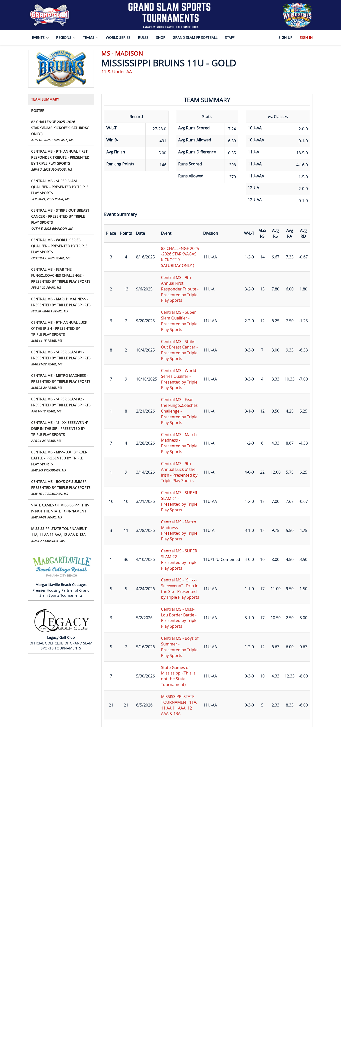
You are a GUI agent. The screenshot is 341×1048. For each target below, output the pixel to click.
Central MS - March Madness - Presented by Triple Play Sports (61, 304)
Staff (229, 37)
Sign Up (285, 37)
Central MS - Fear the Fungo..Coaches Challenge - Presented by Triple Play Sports (61, 278)
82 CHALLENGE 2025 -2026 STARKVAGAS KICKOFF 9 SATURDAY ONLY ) (60, 130)
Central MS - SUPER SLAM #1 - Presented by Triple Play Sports (61, 358)
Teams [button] (89, 37)
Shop (160, 37)
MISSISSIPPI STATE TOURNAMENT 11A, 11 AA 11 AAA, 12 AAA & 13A (59, 534)
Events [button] (39, 37)
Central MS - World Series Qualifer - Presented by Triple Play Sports (59, 248)
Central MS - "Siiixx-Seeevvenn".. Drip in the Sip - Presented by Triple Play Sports (61, 431)
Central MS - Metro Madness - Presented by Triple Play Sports (61, 381)
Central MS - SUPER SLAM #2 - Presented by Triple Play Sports (61, 405)
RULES (143, 37)
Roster (37, 110)
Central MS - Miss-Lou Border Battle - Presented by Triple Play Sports (59, 461)
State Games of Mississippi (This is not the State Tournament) (60, 511)
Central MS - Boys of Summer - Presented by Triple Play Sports (61, 487)
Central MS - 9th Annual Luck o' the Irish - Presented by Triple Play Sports (59, 331)
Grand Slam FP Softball (195, 37)
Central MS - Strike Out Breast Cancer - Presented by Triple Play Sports (60, 219)
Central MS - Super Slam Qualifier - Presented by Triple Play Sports (59, 189)
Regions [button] (64, 37)
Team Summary (45, 99)
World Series (118, 37)
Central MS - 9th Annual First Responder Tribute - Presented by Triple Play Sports (60, 160)
